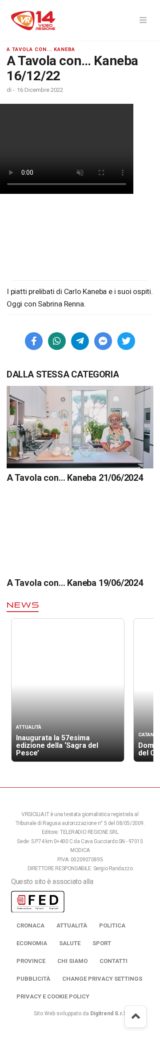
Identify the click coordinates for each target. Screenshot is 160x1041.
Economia (31, 943)
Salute (69, 943)
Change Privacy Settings (102, 978)
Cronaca (30, 925)
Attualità (71, 925)
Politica (112, 925)
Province (30, 961)
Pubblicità (33, 978)
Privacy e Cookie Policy (52, 996)
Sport (101, 943)
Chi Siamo (72, 961)
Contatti (114, 961)
